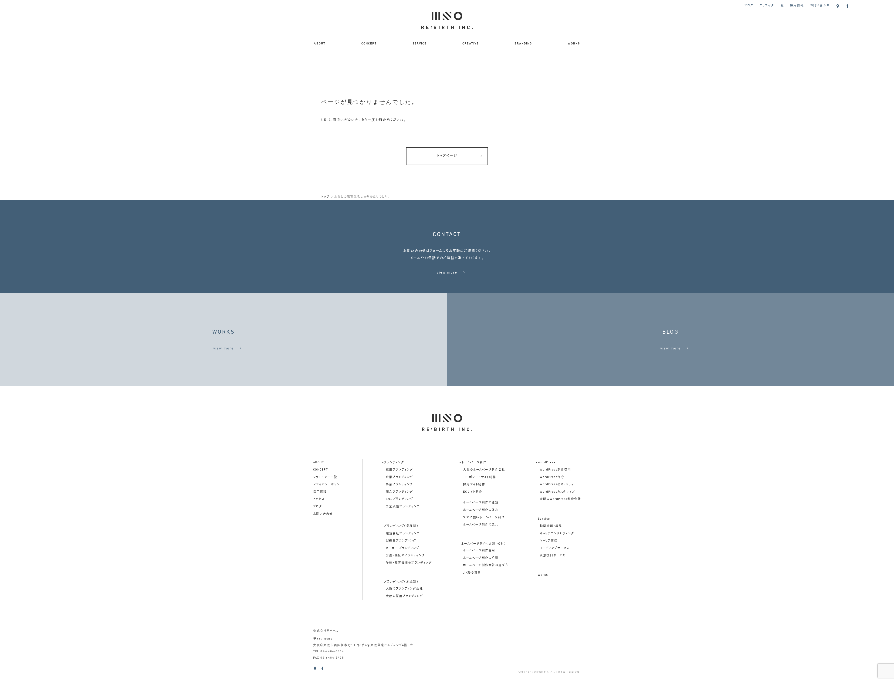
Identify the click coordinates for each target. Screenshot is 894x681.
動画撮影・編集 (551, 526)
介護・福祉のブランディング (405, 555)
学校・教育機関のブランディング (409, 562)
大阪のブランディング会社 (404, 588)
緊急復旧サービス (553, 555)
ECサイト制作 (472, 491)
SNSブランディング (399, 499)
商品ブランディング (399, 491)
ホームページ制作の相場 (480, 557)
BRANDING (523, 43)
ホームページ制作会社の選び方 (485, 565)
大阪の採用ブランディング (404, 596)
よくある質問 (472, 572)
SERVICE (420, 43)
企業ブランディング (399, 477)
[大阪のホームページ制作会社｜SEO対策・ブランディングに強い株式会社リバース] (447, 25)
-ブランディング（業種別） (400, 526)
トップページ (447, 156)
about (318, 462)
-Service (543, 518)
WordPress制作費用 (555, 469)
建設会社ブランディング (403, 533)
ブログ (748, 5)
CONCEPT (369, 43)
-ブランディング (393, 462)
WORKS (574, 43)
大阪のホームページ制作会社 (484, 469)
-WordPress (545, 462)
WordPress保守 (552, 477)
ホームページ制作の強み (480, 510)
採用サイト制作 (474, 484)
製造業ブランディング (401, 540)
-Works (542, 574)
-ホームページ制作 (473, 462)
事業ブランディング (399, 484)
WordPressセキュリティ (557, 484)
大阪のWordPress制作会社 (560, 499)
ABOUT (319, 43)
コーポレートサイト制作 (479, 477)
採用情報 (797, 5)
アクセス (319, 499)
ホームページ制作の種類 (480, 502)
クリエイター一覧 (771, 5)
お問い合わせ (820, 5)
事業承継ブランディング (403, 506)
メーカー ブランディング (402, 548)
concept (320, 469)
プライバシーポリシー (328, 484)
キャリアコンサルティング (557, 533)
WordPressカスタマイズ (557, 491)
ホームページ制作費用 (479, 550)
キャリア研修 (548, 540)
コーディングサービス (554, 548)
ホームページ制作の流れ (480, 524)
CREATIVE (470, 43)
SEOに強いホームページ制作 (484, 517)
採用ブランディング (399, 469)
